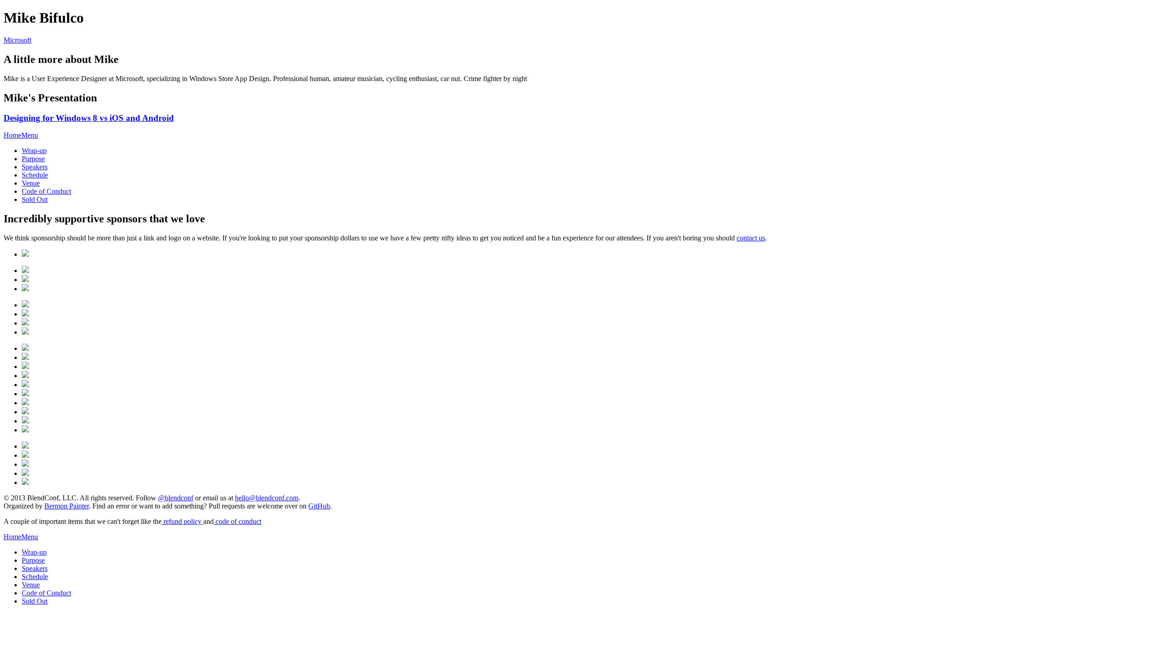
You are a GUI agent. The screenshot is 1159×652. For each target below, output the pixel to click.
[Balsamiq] (25, 357)
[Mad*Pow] (25, 314)
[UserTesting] (25, 366)
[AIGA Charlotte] (25, 482)
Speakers (35, 167)
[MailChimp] (25, 270)
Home (12, 135)
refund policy (182, 521)
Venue (31, 183)
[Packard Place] (25, 464)
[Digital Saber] (25, 332)
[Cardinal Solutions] (25, 254)
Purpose (33, 159)
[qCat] (25, 394)
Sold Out (35, 199)
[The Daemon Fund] (25, 430)
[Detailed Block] (25, 455)
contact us (751, 238)
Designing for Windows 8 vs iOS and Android (89, 118)
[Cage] (25, 412)
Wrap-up (34, 150)
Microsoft (17, 40)
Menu (29, 135)
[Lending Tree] (25, 305)
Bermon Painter (66, 506)
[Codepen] (25, 421)
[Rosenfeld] (25, 375)
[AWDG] (25, 473)
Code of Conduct (46, 191)
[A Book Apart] (25, 403)
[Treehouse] (25, 288)
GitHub (319, 506)
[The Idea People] (25, 323)
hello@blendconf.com (266, 498)
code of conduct (237, 521)
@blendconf (175, 498)
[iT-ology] (25, 446)
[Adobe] (25, 279)
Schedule (35, 175)
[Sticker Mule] (25, 384)
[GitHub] (25, 348)
